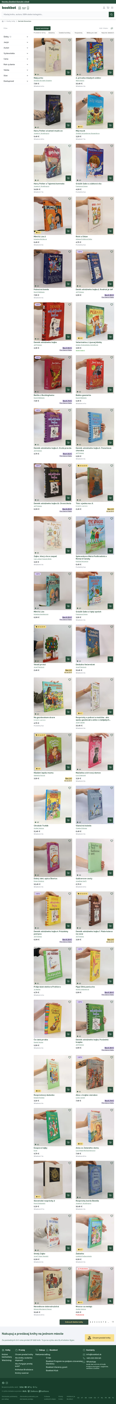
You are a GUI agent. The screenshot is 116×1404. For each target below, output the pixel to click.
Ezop (35, 1150)
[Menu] (112, 8)
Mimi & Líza (39, 612)
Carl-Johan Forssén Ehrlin (43, 559)
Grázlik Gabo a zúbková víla (88, 184)
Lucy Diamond (81, 775)
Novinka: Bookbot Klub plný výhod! (15, 2)
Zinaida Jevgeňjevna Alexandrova (87, 133)
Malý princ (38, 78)
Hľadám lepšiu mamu (43, 773)
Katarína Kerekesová (41, 614)
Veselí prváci (40, 665)
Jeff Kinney (80, 292)
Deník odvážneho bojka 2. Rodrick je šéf (94, 289)
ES (95, 1398)
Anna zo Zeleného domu (87, 1148)
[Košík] (108, 8)
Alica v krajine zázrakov (87, 1095)
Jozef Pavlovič (39, 667)
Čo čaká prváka (41, 1040)
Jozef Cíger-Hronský (41, 1256)
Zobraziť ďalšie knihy (74, 1322)
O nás (48, 1358)
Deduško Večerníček (85, 665)
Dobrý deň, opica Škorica (45, 879)
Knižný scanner (22, 1373)
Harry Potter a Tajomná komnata (49, 184)
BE (110, 1398)
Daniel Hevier (38, 1042)
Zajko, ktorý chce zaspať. (45, 556)
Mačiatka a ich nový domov (88, 773)
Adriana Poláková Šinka (84, 239)
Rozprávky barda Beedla (87, 1201)
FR (106, 1398)
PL (113, 1398)
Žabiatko (80, 1254)
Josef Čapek (80, 722)
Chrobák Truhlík (41, 826)
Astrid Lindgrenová (82, 989)
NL (102, 1398)
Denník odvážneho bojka (45, 342)
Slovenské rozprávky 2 (44, 1201)
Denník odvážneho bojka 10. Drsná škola (52, 503)
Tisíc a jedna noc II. (84, 503)
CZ (78, 1398)
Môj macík (80, 131)
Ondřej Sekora (39, 828)
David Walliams (39, 292)
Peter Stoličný (39, 881)
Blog (48, 1354)
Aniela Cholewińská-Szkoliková (87, 345)
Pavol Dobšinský (39, 1203)
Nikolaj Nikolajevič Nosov (43, 1309)
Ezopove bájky (40, 1148)
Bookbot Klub (52, 1370)
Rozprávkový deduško (44, 1095)
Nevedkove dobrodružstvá (46, 1306)
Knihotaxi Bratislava (24, 1370)
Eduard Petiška (39, 1098)
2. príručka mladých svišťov (88, 78)
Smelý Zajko (39, 1254)
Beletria (52, 33)
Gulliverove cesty (84, 879)
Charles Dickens (81, 828)
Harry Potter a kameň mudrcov (48, 131)
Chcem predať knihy (24, 1354)
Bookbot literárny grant (56, 1367)
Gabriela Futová (39, 775)
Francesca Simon (82, 186)
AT (82, 1398)
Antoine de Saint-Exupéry (43, 80)
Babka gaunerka (83, 395)
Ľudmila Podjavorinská (84, 1256)
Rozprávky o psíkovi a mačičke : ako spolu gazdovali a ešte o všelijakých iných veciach (92, 720)
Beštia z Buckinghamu (44, 395)
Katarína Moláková (40, 239)
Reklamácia (40, 1354)
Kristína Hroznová (82, 561)
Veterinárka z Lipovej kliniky (89, 342)
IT (98, 1398)
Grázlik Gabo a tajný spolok (88, 612)
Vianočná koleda (83, 826)
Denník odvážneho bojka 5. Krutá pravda (52, 448)
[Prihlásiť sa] (104, 8)
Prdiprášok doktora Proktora (47, 987)
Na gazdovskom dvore (44, 717)
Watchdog (6, 1360)
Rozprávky (78, 33)
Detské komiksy (64, 33)
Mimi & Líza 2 (40, 237)
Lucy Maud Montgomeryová (85, 1150)
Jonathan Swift (81, 881)
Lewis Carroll (80, 1098)
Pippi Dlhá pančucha (85, 987)
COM (90, 1398)
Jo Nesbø (37, 989)
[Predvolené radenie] (111, 28)
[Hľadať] (111, 14)
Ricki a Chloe (82, 237)
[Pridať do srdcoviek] (70, 40)
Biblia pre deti (92, 33)
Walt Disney (80, 80)
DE (86, 1398)
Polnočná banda (41, 289)
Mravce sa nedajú (84, 1306)
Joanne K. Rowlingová (41, 133)
